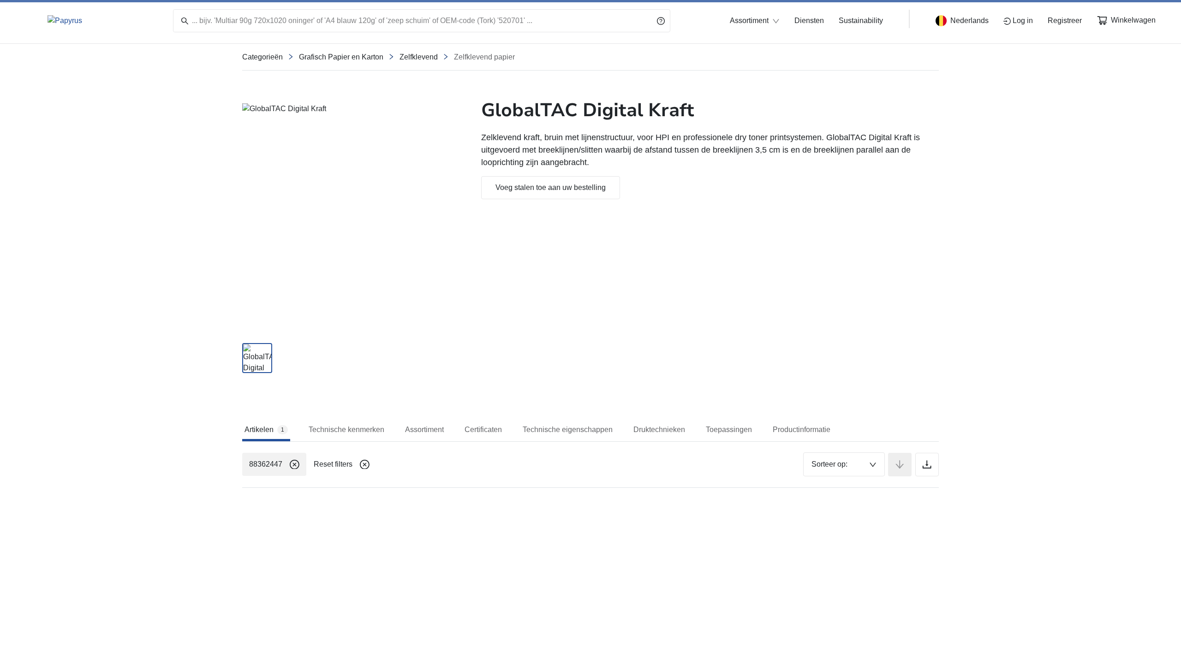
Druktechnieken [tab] (659, 429)
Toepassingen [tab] (729, 429)
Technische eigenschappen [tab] (568, 429)
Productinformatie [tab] (801, 429)
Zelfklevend (419, 57)
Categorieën (262, 57)
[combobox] (844, 464)
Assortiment (749, 20)
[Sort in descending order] (900, 464)
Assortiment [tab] (424, 429)
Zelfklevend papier (484, 57)
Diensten (809, 20)
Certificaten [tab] (483, 429)
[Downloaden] (927, 464)
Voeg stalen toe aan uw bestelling (550, 187)
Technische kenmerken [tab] (346, 429)
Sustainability (861, 20)
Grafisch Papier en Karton (341, 57)
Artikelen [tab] (264, 429)
